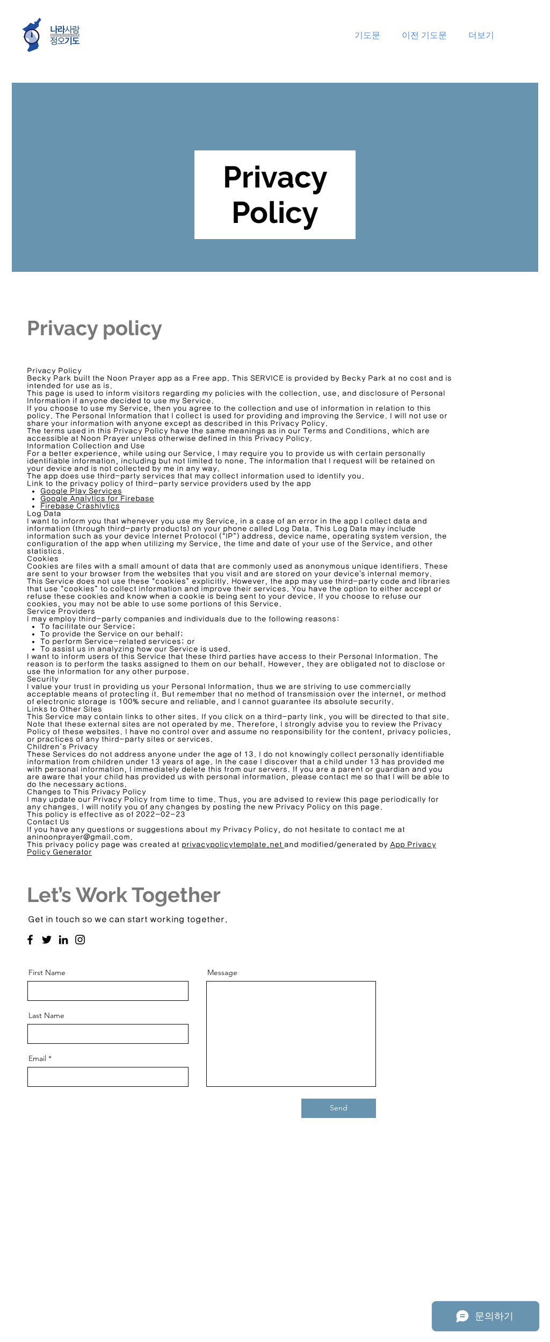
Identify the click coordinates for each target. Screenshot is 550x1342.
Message (222, 972)
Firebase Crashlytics (80, 506)
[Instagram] (80, 939)
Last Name (46, 1015)
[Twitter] (46, 939)
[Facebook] (30, 939)
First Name (47, 972)
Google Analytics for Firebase (97, 498)
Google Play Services (81, 491)
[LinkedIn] (63, 939)
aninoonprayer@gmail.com (78, 837)
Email (37, 1058)
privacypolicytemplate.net (233, 844)
